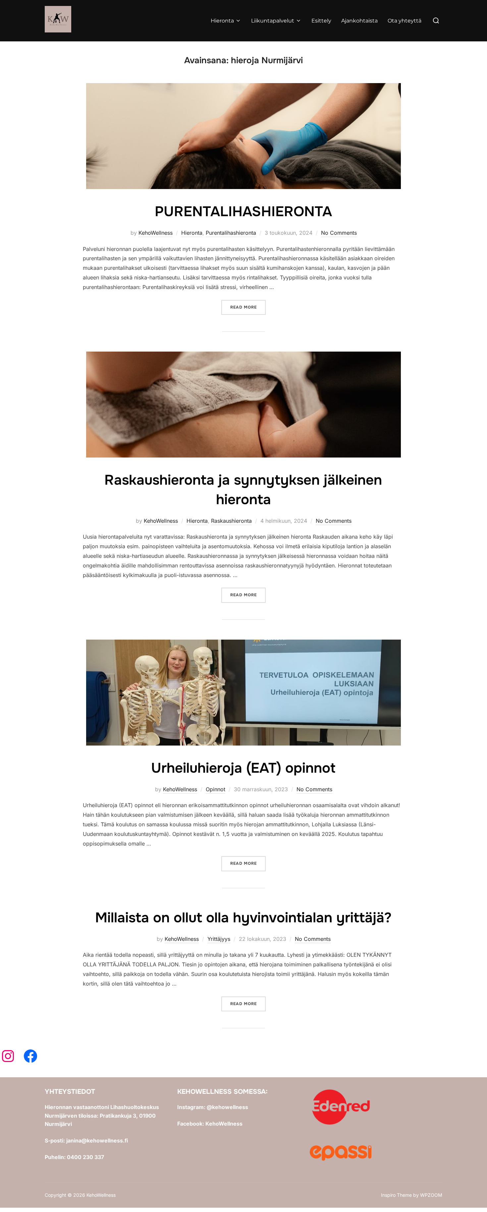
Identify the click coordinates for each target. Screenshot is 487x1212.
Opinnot (215, 789)
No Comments (339, 232)
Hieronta (222, 21)
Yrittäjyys (218, 939)
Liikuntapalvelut (272, 21)
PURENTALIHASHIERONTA (243, 211)
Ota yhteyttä (404, 21)
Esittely (321, 21)
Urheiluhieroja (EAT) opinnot (243, 768)
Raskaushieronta (231, 520)
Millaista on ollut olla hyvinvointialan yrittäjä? (243, 918)
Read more (248, 307)
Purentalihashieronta (231, 232)
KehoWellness (155, 232)
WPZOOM (431, 1195)
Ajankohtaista (359, 21)
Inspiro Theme (396, 1195)
